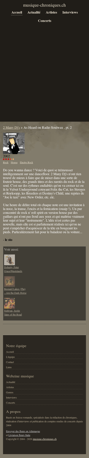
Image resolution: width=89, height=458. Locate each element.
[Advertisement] (44, 75)
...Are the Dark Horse (15, 292)
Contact (10, 362)
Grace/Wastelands (13, 271)
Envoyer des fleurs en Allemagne (23, 431)
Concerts (44, 20)
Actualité (33, 12)
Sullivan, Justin (12, 310)
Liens (9, 367)
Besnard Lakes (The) (14, 289)
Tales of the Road (13, 314)
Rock (5, 162)
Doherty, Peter (11, 267)
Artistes (51, 12)
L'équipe (10, 356)
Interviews (70, 12)
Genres (9, 392)
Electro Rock (26, 162)
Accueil (16, 12)
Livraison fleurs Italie (19, 435)
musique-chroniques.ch (45, 439)
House (14, 162)
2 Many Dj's (11, 127)
